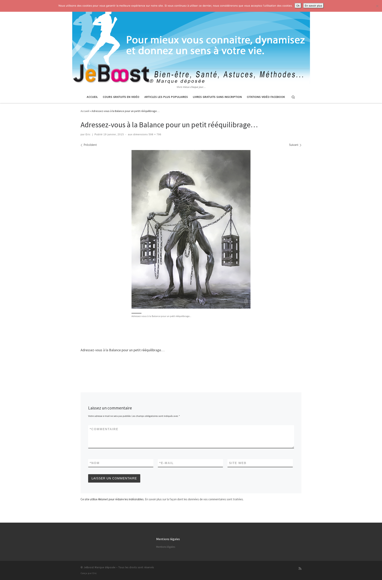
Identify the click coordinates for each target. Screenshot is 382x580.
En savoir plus (313, 5)
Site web (238, 463)
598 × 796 (154, 134)
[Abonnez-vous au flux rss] (300, 568)
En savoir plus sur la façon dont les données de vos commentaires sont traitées (194, 499)
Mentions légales (165, 547)
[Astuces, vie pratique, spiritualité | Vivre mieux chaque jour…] (191, 42)
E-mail (166, 463)
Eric (88, 134)
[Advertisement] (191, 332)
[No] (377, 6)
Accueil (85, 111)
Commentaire (104, 429)
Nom (95, 463)
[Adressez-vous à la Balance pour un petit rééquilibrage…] (191, 229)
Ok (298, 5)
